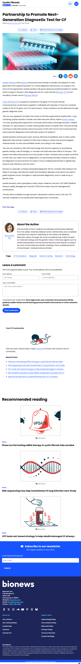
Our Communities (10, 623)
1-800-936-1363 (14, 604)
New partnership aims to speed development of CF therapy (33, 376)
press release (68, 119)
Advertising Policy (48, 619)
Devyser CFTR (62, 92)
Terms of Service (48, 633)
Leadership (7, 626)
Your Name (7, 274)
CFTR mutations (19, 256)
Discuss (23, 30)
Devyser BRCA (31, 95)
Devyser (23, 82)
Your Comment (9, 283)
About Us (6, 615)
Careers (6, 629)
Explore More (46, 615)
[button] (70, 3)
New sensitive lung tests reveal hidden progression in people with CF (36, 373)
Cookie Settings (47, 636)
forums (39, 348)
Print (34, 30)
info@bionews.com (15, 602)
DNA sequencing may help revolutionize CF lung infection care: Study (36, 365)
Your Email (46, 274)
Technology (70, 256)
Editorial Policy (47, 626)
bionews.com (15, 600)
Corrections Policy (48, 623)
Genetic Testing (46, 256)
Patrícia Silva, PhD (14, 23)
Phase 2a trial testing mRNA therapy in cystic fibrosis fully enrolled (35, 361)
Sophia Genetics (9, 82)
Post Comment (11, 310)
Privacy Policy (46, 629)
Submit (7, 568)
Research (59, 256)
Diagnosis (33, 256)
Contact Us (7, 633)
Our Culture (7, 619)
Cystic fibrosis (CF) (10, 102)
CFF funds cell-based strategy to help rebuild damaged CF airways (35, 369)
